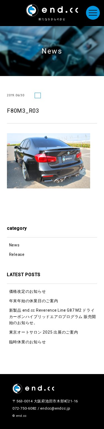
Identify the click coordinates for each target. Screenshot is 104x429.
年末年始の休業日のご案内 (33, 301)
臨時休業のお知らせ (27, 342)
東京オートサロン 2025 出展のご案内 (43, 332)
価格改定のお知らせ (27, 291)
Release (17, 254)
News (14, 245)
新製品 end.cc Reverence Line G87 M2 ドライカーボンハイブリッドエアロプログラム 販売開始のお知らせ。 (52, 316)
